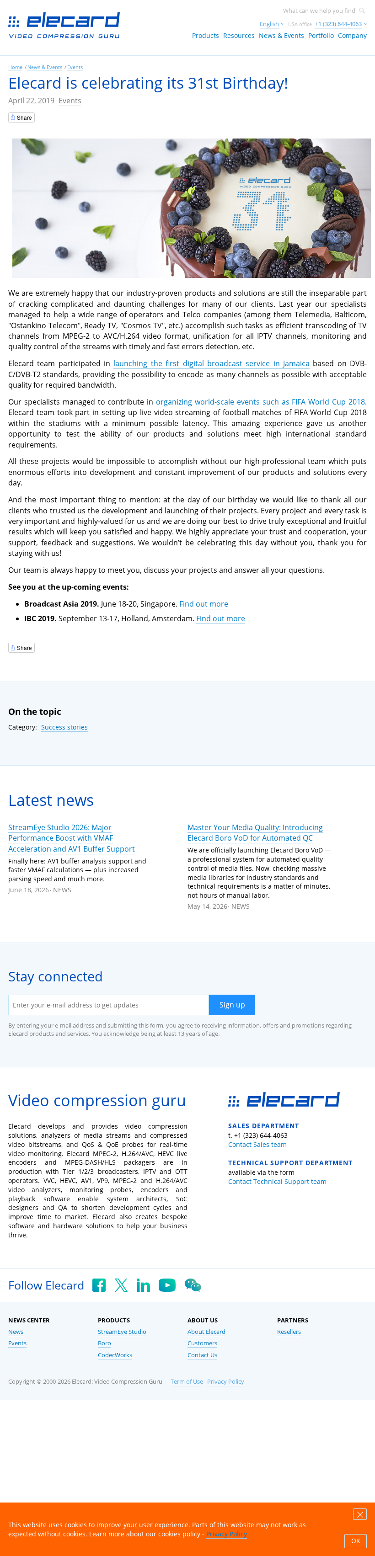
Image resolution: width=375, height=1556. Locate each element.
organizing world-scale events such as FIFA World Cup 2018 (260, 402)
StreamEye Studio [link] (122, 1332)
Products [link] (205, 35)
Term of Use (187, 1381)
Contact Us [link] (202, 1355)
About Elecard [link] (206, 1332)
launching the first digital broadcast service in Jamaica (211, 363)
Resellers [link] (289, 1332)
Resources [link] (239, 35)
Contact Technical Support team (277, 1181)
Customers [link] (202, 1343)
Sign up (232, 1005)
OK (355, 1541)
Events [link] (75, 67)
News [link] (15, 1332)
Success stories (64, 727)
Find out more (203, 604)
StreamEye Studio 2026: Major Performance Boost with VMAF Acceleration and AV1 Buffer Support (71, 838)
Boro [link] (104, 1343)
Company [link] (352, 35)
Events (70, 101)
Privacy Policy (225, 1381)
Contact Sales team (257, 1144)
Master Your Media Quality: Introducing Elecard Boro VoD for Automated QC (255, 832)
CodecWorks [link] (115, 1355)
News (62, 889)
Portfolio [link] (321, 35)
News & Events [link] (281, 35)
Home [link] (15, 67)
